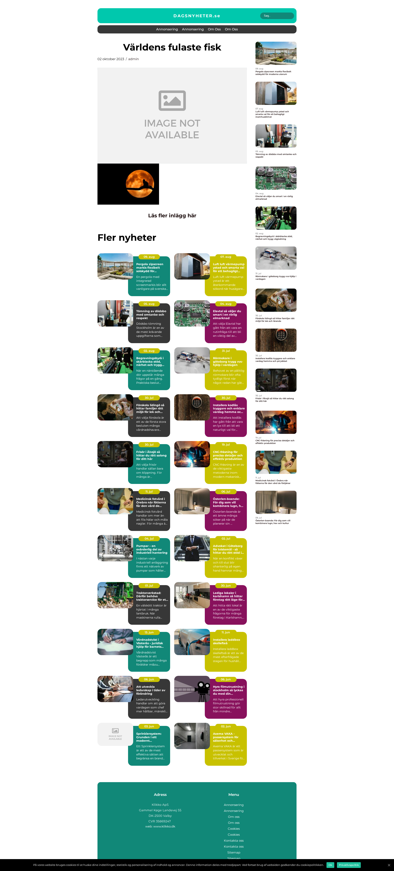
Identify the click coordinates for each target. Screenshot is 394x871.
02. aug (149, 351)
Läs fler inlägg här (172, 215)
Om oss (214, 29)
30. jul (149, 398)
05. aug (149, 304)
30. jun (226, 585)
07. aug (225, 257)
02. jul (226, 538)
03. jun (149, 726)
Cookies (234, 829)
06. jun (149, 679)
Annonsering (167, 29)
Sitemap (233, 852)
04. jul (149, 538)
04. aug (225, 304)
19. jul (226, 444)
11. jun (226, 632)
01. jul (149, 585)
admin (133, 59)
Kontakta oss (234, 840)
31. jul (226, 351)
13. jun (149, 632)
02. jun (226, 726)
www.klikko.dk (164, 826)
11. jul (149, 491)
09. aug (149, 257)
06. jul (225, 491)
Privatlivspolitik (349, 864)
